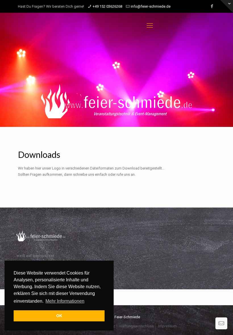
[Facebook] (212, 6)
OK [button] (59, 315)
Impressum (167, 326)
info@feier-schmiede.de (150, 6)
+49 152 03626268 (107, 6)
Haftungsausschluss (137, 326)
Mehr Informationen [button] (64, 301)
